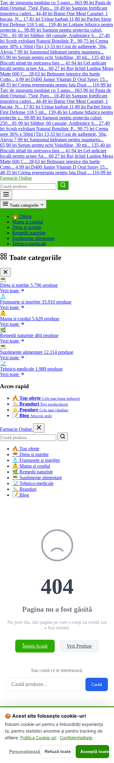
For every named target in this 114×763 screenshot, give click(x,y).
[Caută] (62, 185)
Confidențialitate (76, 737)
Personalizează (23, 751)
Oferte (22, 216)
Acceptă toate (94, 751)
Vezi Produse (79, 646)
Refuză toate (58, 751)
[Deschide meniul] (6, 195)
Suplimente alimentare (33, 238)
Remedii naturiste (29, 232)
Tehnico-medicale (29, 243)
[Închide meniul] (39, 428)
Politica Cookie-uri (38, 737)
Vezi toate (10, 290)
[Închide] (5, 272)
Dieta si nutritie (26, 227)
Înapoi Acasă (34, 646)
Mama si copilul (27, 221)
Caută (97, 684)
